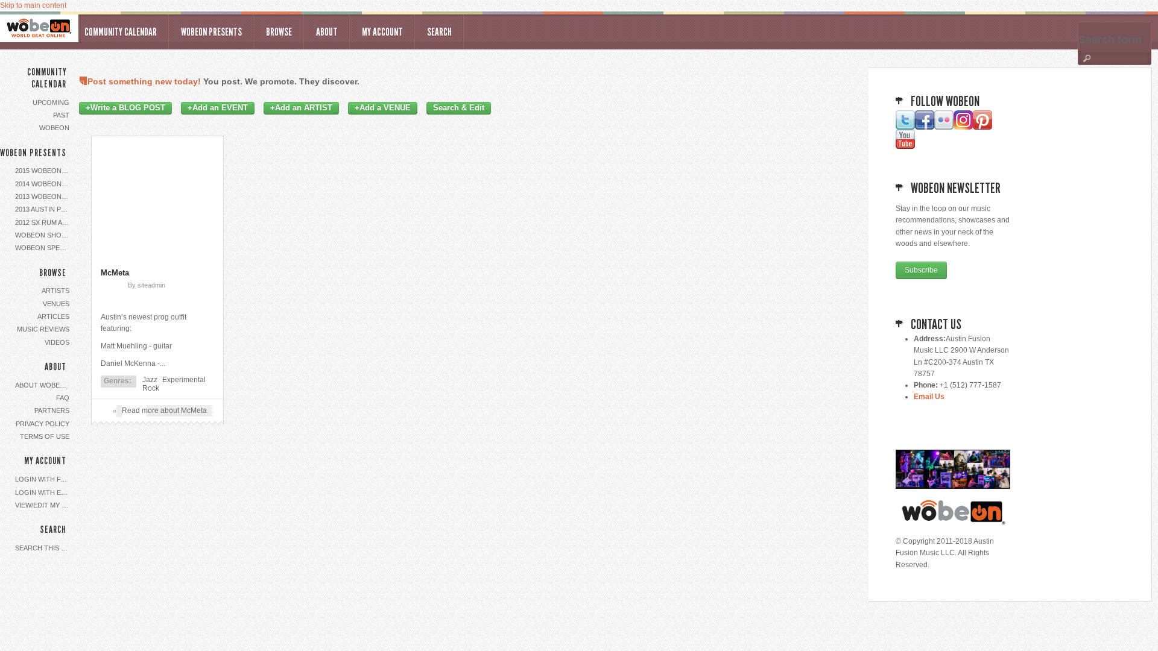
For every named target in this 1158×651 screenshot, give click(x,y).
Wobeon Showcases (43, 235)
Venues (56, 303)
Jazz (149, 380)
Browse (279, 32)
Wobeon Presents (211, 32)
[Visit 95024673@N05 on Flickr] (944, 127)
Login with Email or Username (43, 492)
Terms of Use (44, 436)
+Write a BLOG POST (125, 108)
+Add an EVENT (218, 108)
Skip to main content (33, 5)
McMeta (115, 272)
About (327, 32)
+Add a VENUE (383, 108)
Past (61, 115)
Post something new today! (144, 81)
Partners (51, 410)
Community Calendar (120, 32)
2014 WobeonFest (43, 183)
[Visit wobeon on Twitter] (905, 127)
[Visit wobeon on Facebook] (924, 127)
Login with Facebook (43, 479)
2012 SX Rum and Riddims (43, 222)
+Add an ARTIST (301, 108)
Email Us (929, 396)
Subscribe (921, 270)
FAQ (62, 397)
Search (439, 32)
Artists (55, 290)
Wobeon (54, 127)
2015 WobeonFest (43, 170)
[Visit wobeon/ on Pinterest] (982, 127)
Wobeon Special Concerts (43, 247)
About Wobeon (42, 385)
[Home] (39, 28)
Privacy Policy (42, 423)
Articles (53, 316)
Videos (57, 342)
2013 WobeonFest (43, 196)
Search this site (43, 548)
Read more (164, 410)
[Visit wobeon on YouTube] (905, 146)
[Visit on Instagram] (963, 127)
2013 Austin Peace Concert (43, 209)
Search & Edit (458, 108)
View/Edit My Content (43, 505)
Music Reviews (43, 329)
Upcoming (51, 102)
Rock (150, 388)
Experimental (184, 380)
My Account (382, 32)
